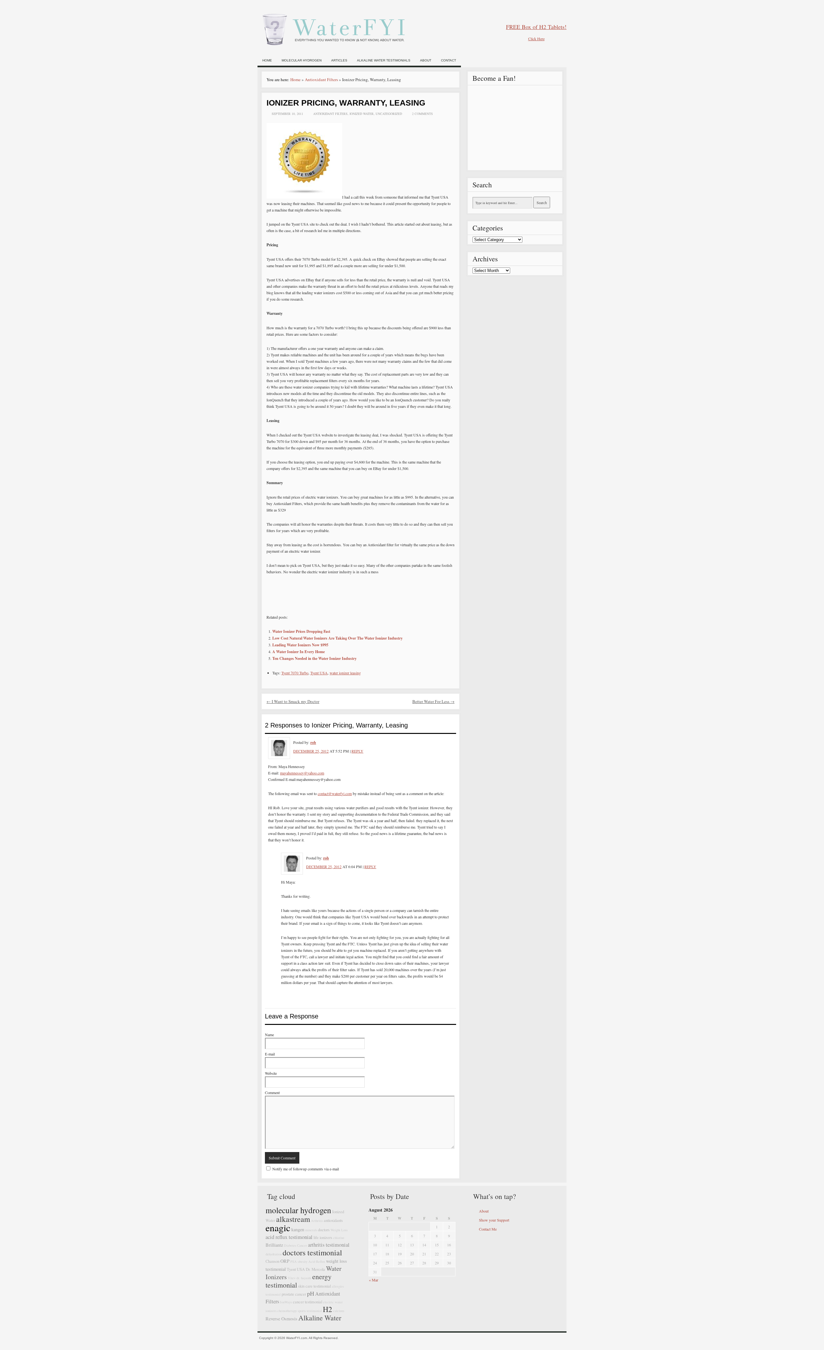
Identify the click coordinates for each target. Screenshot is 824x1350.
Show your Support (494, 1220)
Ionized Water (362, 113)
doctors (324, 1230)
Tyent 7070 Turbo (294, 672)
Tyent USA (319, 672)
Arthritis (317, 1220)
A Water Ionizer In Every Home (298, 651)
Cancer (302, 1245)
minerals (311, 1230)
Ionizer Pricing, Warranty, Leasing (346, 102)
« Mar (373, 1279)
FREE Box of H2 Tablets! (536, 27)
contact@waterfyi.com (335, 793)
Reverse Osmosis (281, 1319)
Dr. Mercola (315, 1269)
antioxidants (333, 1220)
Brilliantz (274, 1245)
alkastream (293, 1219)
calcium (338, 1310)
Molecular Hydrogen (302, 60)
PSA (293, 1261)
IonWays (286, 1302)
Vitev (291, 1278)
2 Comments (422, 113)
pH (310, 1293)
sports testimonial (310, 1310)
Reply (357, 751)
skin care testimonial (314, 1286)
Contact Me (488, 1229)
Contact (448, 60)
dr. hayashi (303, 1278)
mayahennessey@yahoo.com (302, 772)
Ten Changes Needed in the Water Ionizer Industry (314, 658)
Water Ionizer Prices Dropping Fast (301, 631)
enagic (278, 1227)
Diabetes (290, 1245)
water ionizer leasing (345, 672)
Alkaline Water (319, 1317)
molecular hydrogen (298, 1210)
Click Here (536, 38)
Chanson (272, 1261)
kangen (297, 1229)
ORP (284, 1261)
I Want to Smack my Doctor (293, 701)
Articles (339, 60)
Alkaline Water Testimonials (383, 60)
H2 (327, 1309)
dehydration (274, 1254)
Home (267, 60)
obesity (302, 1261)
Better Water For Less (433, 701)
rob (313, 742)
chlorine (338, 1237)
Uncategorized (389, 113)
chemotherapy (287, 1310)
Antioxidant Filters (321, 79)
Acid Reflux (316, 1261)
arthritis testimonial (329, 1244)
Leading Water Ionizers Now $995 (300, 645)
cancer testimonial (307, 1302)
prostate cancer (294, 1294)
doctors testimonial (312, 1252)
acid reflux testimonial (289, 1237)
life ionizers (323, 1237)
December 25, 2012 (311, 751)
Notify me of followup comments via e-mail (305, 1168)
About (425, 60)
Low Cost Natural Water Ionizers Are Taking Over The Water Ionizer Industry (337, 638)
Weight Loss (339, 1230)
